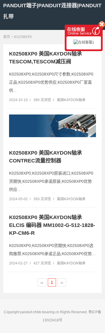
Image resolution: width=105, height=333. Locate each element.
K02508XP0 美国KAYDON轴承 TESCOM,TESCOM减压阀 (45, 58)
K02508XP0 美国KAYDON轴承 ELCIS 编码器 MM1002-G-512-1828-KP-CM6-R (52, 225)
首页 (6, 37)
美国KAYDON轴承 (71, 100)
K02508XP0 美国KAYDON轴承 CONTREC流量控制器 (45, 157)
